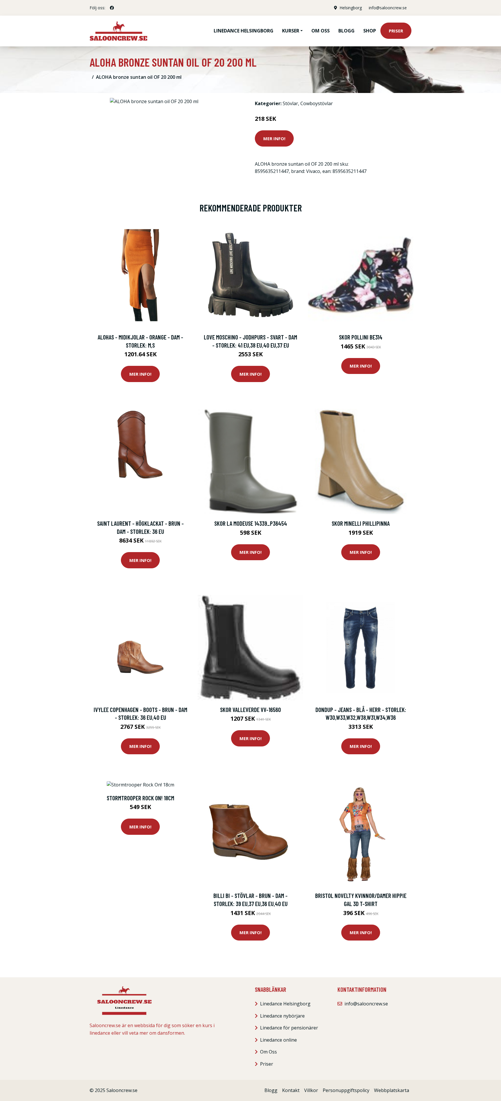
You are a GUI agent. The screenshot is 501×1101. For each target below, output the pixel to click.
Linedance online (278, 1040)
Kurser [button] (290, 31)
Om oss (320, 31)
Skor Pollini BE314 (360, 337)
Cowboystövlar (316, 103)
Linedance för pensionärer (289, 1028)
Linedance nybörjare (282, 1016)
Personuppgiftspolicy (346, 1090)
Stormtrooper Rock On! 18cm (140, 797)
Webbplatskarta (391, 1090)
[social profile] (112, 7)
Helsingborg (351, 7)
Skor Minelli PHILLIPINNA (361, 523)
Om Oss (268, 1052)
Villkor (311, 1090)
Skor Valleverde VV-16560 (250, 709)
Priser (396, 31)
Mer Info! (274, 138)
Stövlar (290, 103)
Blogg (346, 31)
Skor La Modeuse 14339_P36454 (250, 523)
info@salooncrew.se (388, 7)
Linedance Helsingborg (243, 31)
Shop (369, 31)
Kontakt (290, 1090)
